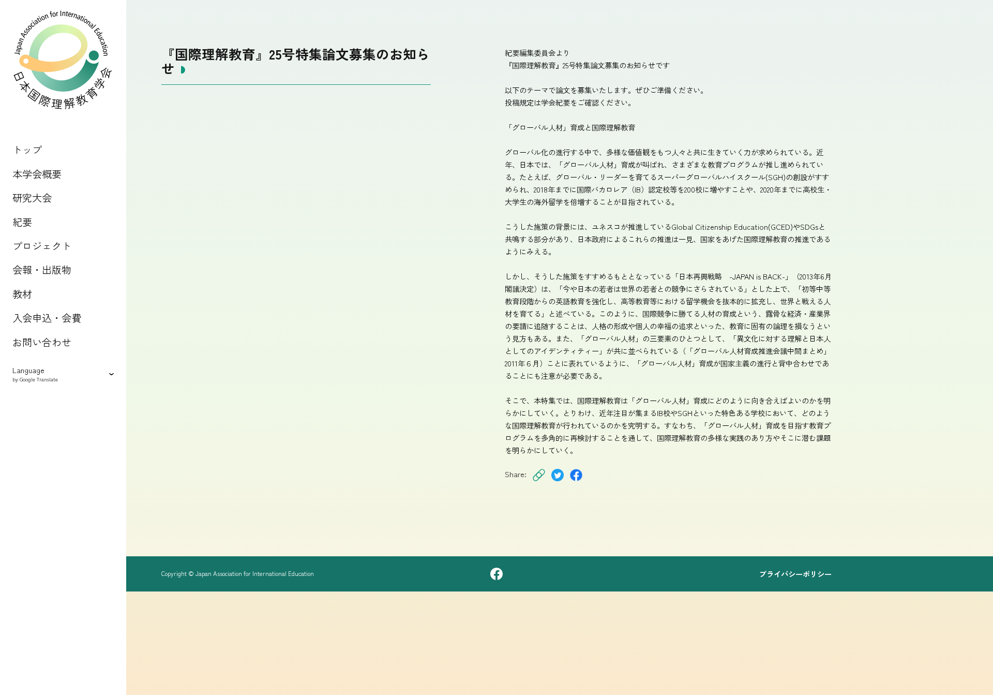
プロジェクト (41, 246)
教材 (22, 294)
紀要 (22, 222)
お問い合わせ (41, 342)
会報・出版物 (41, 269)
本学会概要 (37, 174)
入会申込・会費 (46, 317)
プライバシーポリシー (795, 574)
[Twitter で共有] (557, 481)
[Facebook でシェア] (576, 481)
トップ (27, 149)
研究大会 (32, 197)
